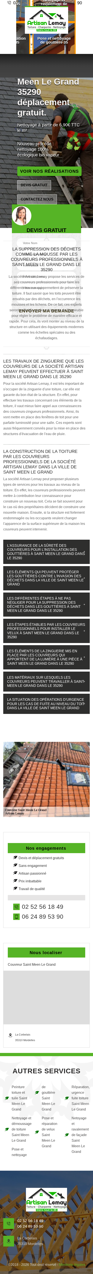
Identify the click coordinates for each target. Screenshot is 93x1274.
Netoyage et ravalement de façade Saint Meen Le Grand (80, 1134)
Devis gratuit (34, 185)
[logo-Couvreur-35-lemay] (46, 20)
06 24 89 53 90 (42, 917)
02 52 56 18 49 (42, 907)
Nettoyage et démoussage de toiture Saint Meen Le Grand (20, 1129)
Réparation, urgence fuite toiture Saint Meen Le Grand (80, 1098)
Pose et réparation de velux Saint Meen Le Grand (49, 1132)
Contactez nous (37, 199)
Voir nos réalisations (49, 171)
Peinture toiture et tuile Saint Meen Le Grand (19, 1098)
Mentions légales (72, 1264)
